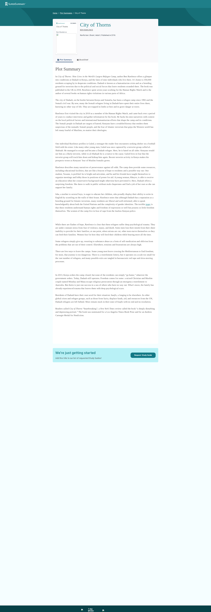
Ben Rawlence (86, 30)
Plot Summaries (66, 13)
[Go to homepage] (15, 4)
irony (148, 204)
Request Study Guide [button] (143, 355)
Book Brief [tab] (84, 60)
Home (55, 13)
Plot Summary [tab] (66, 60)
